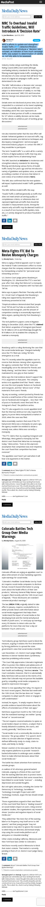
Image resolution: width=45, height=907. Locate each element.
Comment (7, 227)
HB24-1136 (14, 604)
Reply (4, 500)
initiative (24, 160)
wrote (35, 670)
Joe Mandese (9, 35)
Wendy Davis (9, 259)
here (32, 176)
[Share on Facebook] (4, 220)
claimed (39, 324)
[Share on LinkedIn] (9, 220)
